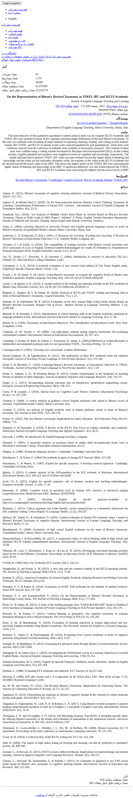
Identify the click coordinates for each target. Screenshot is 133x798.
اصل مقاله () (67, 106)
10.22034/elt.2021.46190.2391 (85, 113)
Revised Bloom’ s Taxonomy (31, 180)
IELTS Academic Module (98, 180)
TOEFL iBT (121, 180)
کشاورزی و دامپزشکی (21, 43)
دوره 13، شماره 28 (117, 106)
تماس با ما (14, 12)
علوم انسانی (15, 34)
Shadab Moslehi (118, 123)
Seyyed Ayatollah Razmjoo (92, 123)
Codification (56, 180)
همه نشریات (15, 30)
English (12, 18)
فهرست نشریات (17, 9)
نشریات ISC (15, 47)
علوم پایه (13, 37)
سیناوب (40, 794)
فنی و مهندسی (16, 40)
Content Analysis (73, 180)
